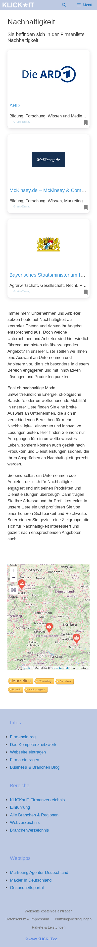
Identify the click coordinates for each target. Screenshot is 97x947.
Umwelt (16, 689)
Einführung (20, 807)
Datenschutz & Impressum (27, 919)
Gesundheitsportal (27, 887)
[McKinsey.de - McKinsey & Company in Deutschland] (21, 584)
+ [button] (13, 570)
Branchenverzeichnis (29, 830)
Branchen (65, 681)
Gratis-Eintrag (21, 121)
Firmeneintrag (23, 737)
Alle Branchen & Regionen (34, 815)
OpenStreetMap (60, 668)
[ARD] (49, 627)
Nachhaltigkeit (37, 689)
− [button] (13, 577)
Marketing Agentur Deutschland (39, 872)
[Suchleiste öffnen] (63, 5)
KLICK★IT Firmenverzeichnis (37, 799)
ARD (14, 105)
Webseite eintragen (28, 752)
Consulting (45, 681)
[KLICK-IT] (18, 5)
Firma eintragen (24, 759)
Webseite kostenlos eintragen (48, 911)
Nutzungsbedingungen (73, 919)
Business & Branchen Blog (34, 767)
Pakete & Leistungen (48, 927)
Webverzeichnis (25, 822)
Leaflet (27, 668)
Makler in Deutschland (30, 880)
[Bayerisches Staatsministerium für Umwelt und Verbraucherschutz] (76, 638)
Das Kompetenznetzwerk (33, 744)
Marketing (21, 680)
